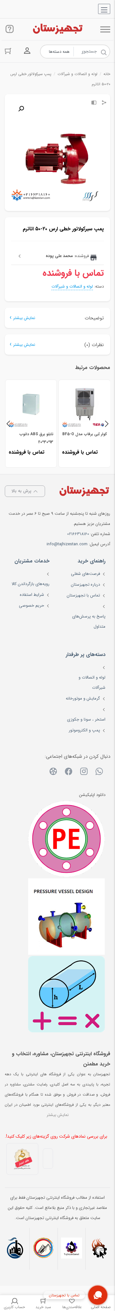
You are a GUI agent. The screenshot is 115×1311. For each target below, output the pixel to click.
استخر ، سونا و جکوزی (86, 719)
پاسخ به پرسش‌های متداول (88, 621)
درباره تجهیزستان (85, 584)
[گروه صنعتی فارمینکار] (15, 1249)
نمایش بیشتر (24, 318)
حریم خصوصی (31, 605)
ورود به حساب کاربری (27, 50)
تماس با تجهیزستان (83, 595)
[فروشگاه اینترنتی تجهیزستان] (57, 29)
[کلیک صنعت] (99, 1249)
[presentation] (8, 423)
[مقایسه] (94, 103)
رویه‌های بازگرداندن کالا (31, 584)
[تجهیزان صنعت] (71, 1249)
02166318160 (78, 534)
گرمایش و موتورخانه (83, 698)
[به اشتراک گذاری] (104, 103)
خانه (106, 74)
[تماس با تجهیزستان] (97, 1295)
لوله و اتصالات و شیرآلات (77, 74)
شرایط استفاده (32, 594)
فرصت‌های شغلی (85, 573)
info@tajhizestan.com (67, 544)
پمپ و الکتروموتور (84, 730)
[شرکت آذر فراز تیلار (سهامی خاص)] (43, 1249)
